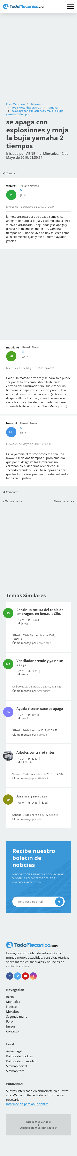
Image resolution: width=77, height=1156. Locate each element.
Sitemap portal (16, 1066)
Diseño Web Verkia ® (38, 1121)
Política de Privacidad (21, 1061)
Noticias (11, 1006)
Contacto (12, 1031)
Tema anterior (13, 501)
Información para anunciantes (27, 1104)
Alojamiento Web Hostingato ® (38, 1127)
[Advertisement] (38, 57)
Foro (9, 1021)
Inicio (10, 997)
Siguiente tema (63, 501)
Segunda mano (16, 1016)
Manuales (13, 1002)
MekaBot (12, 1011)
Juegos (10, 1026)
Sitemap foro (15, 1071)
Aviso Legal (14, 1051)
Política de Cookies (19, 1056)
